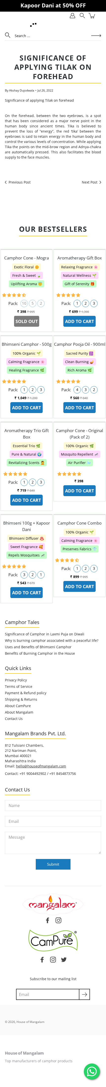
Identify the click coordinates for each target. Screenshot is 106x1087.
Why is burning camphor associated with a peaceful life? (51, 640)
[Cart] (92, 16)
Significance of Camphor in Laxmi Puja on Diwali (44, 634)
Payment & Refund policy (25, 693)
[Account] (72, 16)
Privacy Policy (16, 680)
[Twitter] (64, 959)
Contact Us (14, 718)
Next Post (89, 182)
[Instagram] (53, 959)
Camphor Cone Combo (79, 523)
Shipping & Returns (21, 699)
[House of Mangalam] (33, 25)
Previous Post (20, 182)
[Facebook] (42, 959)
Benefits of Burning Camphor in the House (40, 653)
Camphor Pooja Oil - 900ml (79, 344)
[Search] (82, 16)
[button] (14, 295)
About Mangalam (19, 712)
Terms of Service (18, 686)
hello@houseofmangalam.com (41, 766)
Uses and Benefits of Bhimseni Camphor (38, 647)
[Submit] (84, 994)
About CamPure (18, 705)
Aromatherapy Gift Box (79, 258)
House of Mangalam (30, 1022)
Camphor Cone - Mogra (26, 258)
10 (24, 303)
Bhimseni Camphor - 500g (27, 344)
